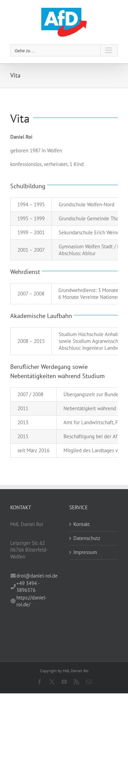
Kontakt (81, 524)
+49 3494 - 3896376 (27, 586)
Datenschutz (86, 538)
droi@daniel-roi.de (37, 575)
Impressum (85, 552)
